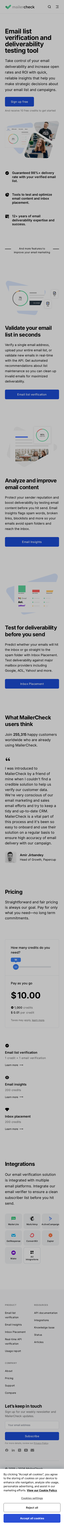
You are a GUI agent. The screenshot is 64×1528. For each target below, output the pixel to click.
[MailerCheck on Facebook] (7, 1450)
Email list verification (32, 394)
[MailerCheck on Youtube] (26, 1450)
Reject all (32, 1507)
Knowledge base (44, 1327)
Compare (10, 1392)
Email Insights (32, 542)
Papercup (49, 859)
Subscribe (32, 1436)
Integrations (41, 1320)
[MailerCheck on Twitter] (19, 1450)
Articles (38, 1342)
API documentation (46, 1312)
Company (11, 1363)
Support (10, 1385)
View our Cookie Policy (42, 1490)
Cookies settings (32, 1498)
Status (38, 1334)
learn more (38, 1020)
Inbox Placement (32, 684)
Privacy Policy (41, 1443)
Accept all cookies (32, 1518)
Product (10, 1305)
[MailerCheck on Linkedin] (13, 1450)
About (8, 1370)
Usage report (13, 1350)
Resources (41, 1305)
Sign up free (19, 101)
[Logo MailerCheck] (20, 7)
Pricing (9, 1378)
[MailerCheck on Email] (32, 1450)
